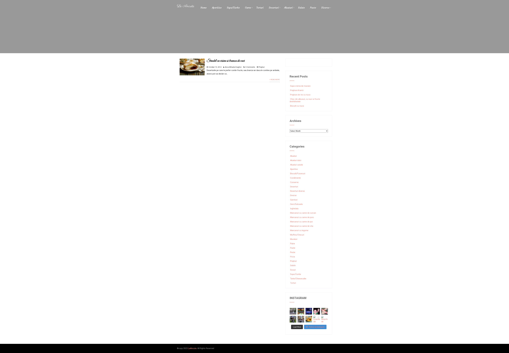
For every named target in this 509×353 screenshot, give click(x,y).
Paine (292, 243)
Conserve (294, 182)
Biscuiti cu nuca (297, 106)
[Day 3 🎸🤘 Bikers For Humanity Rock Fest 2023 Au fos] (316, 311)
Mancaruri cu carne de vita (301, 226)
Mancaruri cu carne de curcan (303, 213)
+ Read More (274, 80)
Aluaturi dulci (295, 160)
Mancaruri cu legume (299, 230)
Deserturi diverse (297, 191)
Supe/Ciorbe (233, 7)
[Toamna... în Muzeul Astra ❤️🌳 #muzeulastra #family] (293, 311)
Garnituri (293, 200)
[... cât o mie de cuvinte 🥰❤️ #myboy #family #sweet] (301, 319)
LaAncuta (192, 348)
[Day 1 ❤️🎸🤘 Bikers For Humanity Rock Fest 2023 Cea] (293, 319)
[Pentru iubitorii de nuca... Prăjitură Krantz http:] (309, 319)
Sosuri (293, 270)
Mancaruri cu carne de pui (301, 221)
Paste (313, 7)
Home (204, 7)
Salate (301, 7)
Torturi (260, 7)
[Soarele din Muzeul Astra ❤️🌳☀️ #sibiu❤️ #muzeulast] (316, 319)
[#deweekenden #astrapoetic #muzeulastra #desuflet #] (301, 311)
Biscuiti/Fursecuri (297, 173)
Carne (248, 7)
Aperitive (216, 7)
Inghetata (294, 208)
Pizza (292, 256)
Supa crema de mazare (300, 86)
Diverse (325, 7)
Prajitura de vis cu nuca (300, 95)
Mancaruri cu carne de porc (302, 217)
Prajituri (262, 67)
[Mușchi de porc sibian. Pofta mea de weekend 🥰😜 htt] (324, 319)
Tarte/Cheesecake (298, 278)
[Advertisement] (254, 33)
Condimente (295, 178)
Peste (292, 252)
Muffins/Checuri (297, 235)
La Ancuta (185, 6)
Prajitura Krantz (297, 90)
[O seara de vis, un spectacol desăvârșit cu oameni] (309, 311)
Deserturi (274, 7)
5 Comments (250, 67)
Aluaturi (288, 7)
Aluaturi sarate (296, 165)
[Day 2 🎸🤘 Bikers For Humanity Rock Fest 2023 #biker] (324, 311)
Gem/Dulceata (296, 204)
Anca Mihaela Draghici (233, 67)
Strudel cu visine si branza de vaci (226, 61)
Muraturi (293, 239)
